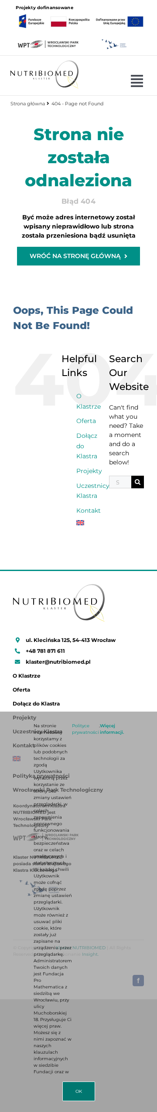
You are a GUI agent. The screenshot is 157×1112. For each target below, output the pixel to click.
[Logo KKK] (114, 41)
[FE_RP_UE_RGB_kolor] (81, 14)
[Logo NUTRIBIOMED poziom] (44, 63)
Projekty (89, 471)
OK (78, 1091)
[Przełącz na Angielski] (86, 522)
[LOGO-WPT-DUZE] (48, 43)
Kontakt (88, 510)
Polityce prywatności (85, 729)
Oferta (86, 421)
